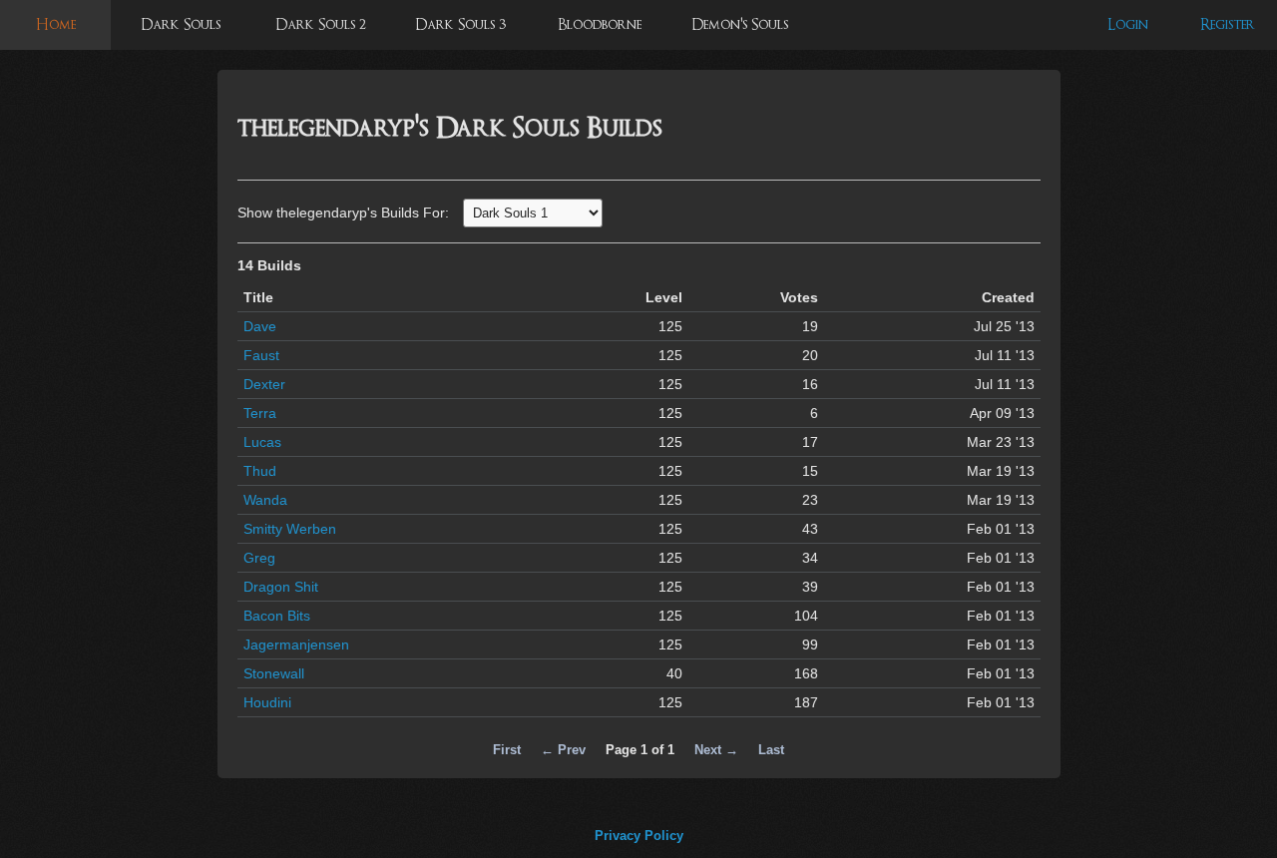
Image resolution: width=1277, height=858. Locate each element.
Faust (261, 355)
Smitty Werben (289, 529)
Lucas (262, 442)
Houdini (267, 702)
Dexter (264, 384)
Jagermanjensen (296, 644)
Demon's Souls (739, 24)
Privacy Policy (639, 835)
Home (56, 24)
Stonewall (273, 673)
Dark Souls (180, 24)
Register (1227, 24)
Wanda (265, 500)
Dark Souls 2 (320, 24)
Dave (259, 326)
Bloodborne (599, 24)
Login (1127, 24)
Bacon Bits (276, 616)
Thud (259, 471)
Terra (259, 413)
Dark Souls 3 (460, 24)
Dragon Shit (280, 587)
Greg (259, 558)
